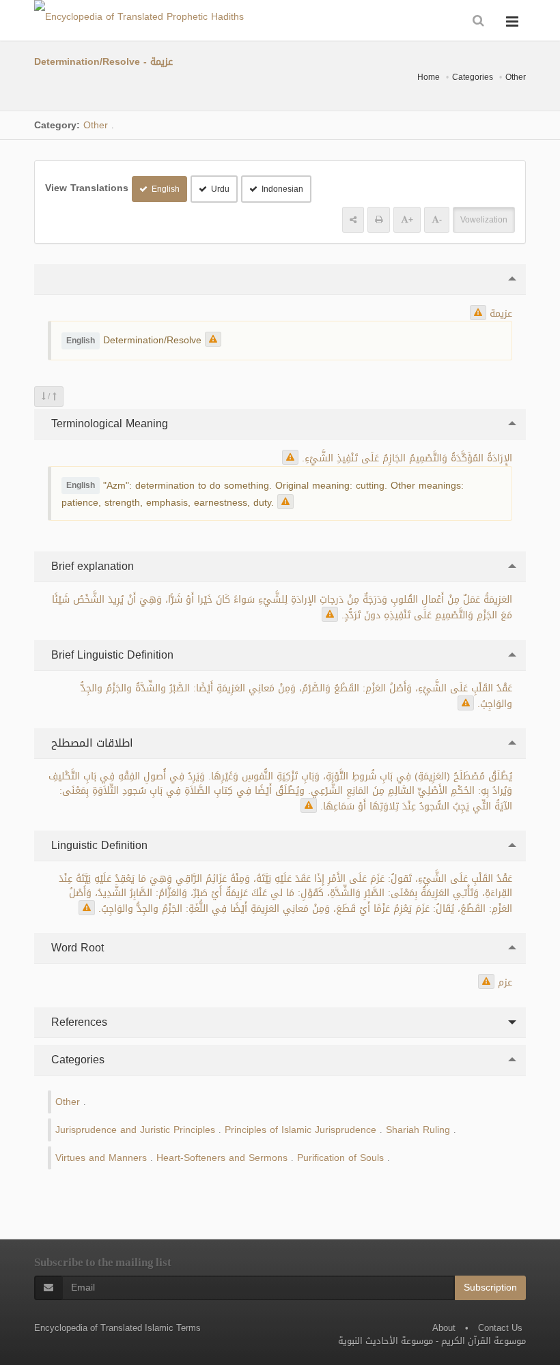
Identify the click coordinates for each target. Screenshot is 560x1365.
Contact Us (500, 1327)
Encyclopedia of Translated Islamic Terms (117, 1327)
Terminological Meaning (108, 423)
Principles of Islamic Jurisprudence (300, 1130)
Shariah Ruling (418, 1130)
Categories (472, 77)
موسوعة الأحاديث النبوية (385, 1340)
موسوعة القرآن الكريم (483, 1340)
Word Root (76, 947)
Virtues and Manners (101, 1158)
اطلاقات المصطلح (90, 742)
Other (515, 77)
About (444, 1327)
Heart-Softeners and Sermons (222, 1158)
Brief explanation (91, 566)
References (77, 1022)
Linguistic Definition (98, 845)
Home (428, 77)
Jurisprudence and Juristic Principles (135, 1130)
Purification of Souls (340, 1158)
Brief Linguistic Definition (110, 654)
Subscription (490, 1287)
